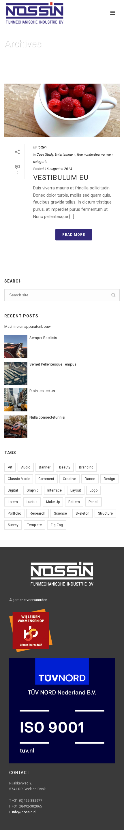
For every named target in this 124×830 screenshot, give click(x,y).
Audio (25, 467)
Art (10, 467)
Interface (54, 490)
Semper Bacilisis (43, 338)
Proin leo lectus (42, 391)
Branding (86, 467)
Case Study (45, 155)
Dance (90, 479)
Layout (75, 490)
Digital (13, 490)
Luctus (32, 502)
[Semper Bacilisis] (15, 346)
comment (46, 479)
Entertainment (65, 155)
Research (37, 513)
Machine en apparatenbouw (27, 326)
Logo (93, 490)
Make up (53, 502)
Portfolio (14, 513)
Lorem (13, 502)
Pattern (74, 502)
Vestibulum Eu (61, 178)
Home (57, 72)
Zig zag (56, 525)
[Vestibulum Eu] (62, 110)
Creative (69, 479)
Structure (105, 513)
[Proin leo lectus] (15, 399)
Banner (44, 467)
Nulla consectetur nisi (47, 417)
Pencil (93, 502)
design (109, 479)
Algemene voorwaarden (28, 600)
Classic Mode (19, 479)
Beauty (64, 467)
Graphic (33, 490)
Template (34, 525)
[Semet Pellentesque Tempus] (15, 373)
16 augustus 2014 (58, 169)
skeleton (82, 513)
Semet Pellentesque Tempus (52, 364)
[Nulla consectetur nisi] (15, 426)
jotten (42, 147)
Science (60, 513)
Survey (13, 525)
